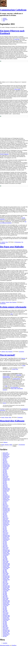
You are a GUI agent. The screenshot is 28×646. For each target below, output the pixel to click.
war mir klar (16, 39)
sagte (11, 313)
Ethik (15, 388)
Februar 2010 (5, 547)
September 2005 (6, 604)
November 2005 (6, 601)
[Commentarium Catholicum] (3, 6)
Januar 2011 (5, 534)
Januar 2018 (5, 452)
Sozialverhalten (6, 376)
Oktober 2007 (6, 578)
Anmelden (5, 643)
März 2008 (5, 572)
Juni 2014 (5, 493)
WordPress (14, 645)
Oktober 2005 (6, 603)
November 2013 (6, 497)
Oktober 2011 (6, 523)
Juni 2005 (5, 608)
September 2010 (6, 539)
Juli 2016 (5, 470)
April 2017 (5, 461)
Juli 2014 (5, 492)
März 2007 (5, 582)
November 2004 (6, 616)
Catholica (3, 242)
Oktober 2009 (6, 552)
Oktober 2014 (6, 491)
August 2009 (5, 555)
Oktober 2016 (6, 467)
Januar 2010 (5, 548)
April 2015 (5, 484)
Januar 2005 (5, 614)
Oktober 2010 (6, 537)
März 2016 (5, 475)
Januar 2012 (5, 519)
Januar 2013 (5, 507)
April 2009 (5, 558)
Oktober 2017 (6, 455)
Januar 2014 (5, 494)
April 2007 (5, 580)
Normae (6, 417)
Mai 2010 (5, 544)
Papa (7, 242)
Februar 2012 (5, 518)
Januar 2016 (5, 477)
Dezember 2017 (6, 454)
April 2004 (5, 625)
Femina (2, 417)
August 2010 (5, 540)
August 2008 (5, 568)
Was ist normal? (7, 355)
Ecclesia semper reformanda (13, 307)
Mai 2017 (5, 460)
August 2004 (5, 620)
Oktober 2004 (6, 617)
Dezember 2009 (6, 550)
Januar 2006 (5, 599)
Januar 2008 (5, 574)
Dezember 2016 (6, 465)
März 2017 (5, 462)
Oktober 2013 (6, 498)
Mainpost (5, 442)
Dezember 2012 (6, 508)
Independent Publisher (5, 645)
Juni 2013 (5, 503)
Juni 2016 (5, 471)
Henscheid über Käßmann (12, 421)
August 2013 (5, 500)
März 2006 (5, 596)
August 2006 (5, 590)
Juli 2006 (5, 592)
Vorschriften (18, 375)
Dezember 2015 (6, 478)
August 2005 (5, 605)
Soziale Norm (15, 369)
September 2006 (6, 589)
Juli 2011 (5, 526)
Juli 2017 (5, 459)
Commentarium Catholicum (13, 10)
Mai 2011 (5, 529)
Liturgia (7, 302)
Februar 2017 (5, 463)
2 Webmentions (17, 242)
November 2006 (6, 587)
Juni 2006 (5, 593)
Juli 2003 (5, 636)
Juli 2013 (5, 502)
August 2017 (5, 457)
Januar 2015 (5, 487)
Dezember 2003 (6, 630)
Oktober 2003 (6, 632)
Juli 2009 (5, 556)
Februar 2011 (5, 532)
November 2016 (6, 466)
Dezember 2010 (6, 535)
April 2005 (5, 610)
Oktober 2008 (6, 566)
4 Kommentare (21, 444)
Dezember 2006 (6, 585)
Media (10, 444)
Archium (5, 18)
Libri (4, 20)
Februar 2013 (5, 505)
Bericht (4, 403)
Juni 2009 (5, 557)
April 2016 (5, 473)
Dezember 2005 (6, 600)
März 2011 (5, 531)
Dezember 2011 (6, 520)
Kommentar (21, 351)
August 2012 (5, 511)
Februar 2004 (5, 627)
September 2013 (6, 499)
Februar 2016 (5, 476)
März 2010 (5, 546)
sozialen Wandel (16, 378)
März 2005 (5, 611)
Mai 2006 (5, 594)
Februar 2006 (5, 598)
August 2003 (5, 635)
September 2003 (6, 633)
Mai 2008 (5, 571)
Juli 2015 (5, 481)
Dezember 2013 (6, 495)
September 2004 (6, 619)
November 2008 (6, 564)
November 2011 (6, 521)
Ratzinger (14, 302)
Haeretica (7, 444)
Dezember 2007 (6, 576)
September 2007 (6, 579)
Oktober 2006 (6, 588)
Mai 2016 (5, 472)
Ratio (10, 417)
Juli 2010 (5, 541)
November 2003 (6, 631)
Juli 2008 (5, 569)
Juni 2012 (5, 513)
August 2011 (5, 525)
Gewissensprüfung (14, 387)
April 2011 (5, 530)
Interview (23, 358)
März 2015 (5, 486)
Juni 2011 (5, 527)
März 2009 (5, 560)
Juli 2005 (5, 606)
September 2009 (6, 553)
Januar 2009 (5, 562)
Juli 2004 (5, 621)
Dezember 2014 (6, 488)
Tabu (6, 386)
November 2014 (6, 489)
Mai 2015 (5, 483)
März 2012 (5, 516)
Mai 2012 (5, 514)
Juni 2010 (5, 542)
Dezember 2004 (6, 615)
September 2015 (6, 479)
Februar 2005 (5, 612)
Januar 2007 (5, 584)
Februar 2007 (5, 583)
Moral (12, 388)
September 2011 (6, 524)
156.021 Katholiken (4, 154)
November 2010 (6, 536)
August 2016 (5, 468)
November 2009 (6, 551)
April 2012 (5, 515)
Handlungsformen (6, 377)
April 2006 (5, 595)
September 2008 (6, 567)
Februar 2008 (5, 573)
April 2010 (5, 545)
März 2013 (5, 504)
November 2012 (6, 509)
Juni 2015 (5, 482)
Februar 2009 (5, 561)
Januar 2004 (5, 629)
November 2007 (6, 577)
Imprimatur (5, 19)
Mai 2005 (5, 609)
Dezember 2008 (6, 563)
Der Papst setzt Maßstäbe (12, 246)
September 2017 (6, 456)
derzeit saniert (17, 89)
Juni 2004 (5, 622)
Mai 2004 (5, 624)
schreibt (23, 365)
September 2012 (6, 510)
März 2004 (5, 626)
